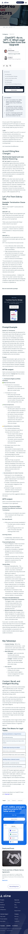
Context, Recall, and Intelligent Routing (13, 84)
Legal (9, 800)
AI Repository (3, 909)
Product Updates (3, 918)
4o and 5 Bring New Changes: (11, 76)
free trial (7, 794)
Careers (16, 918)
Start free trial (14, 307)
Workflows (20, 800)
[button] (26, 2)
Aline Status (2, 921)
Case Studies (17, 902)
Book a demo (14, 90)
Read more (4, 880)
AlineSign (2, 907)
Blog (15, 904)
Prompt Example (8, 80)
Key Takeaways (8, 82)
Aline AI (1, 902)
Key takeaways (8, 74)
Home (4, 27)
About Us (16, 916)
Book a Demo (14, 819)
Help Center (2, 916)
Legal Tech (10, 27)
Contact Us (17, 921)
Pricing (16, 907)
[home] (5, 2)
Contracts (14, 800)
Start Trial (14, 815)
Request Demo (18, 910)
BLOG (7, 27)
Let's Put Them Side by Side (11, 78)
